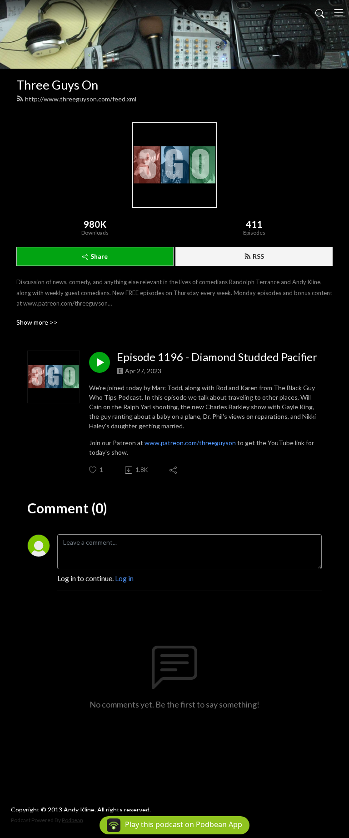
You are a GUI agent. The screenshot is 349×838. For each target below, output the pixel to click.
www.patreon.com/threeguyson (190, 443)
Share (99, 256)
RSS (258, 256)
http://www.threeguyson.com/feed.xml (80, 99)
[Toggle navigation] (338, 12)
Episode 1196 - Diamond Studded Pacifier (217, 357)
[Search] (320, 13)
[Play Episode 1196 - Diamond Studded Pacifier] (99, 362)
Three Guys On (57, 84)
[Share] (174, 470)
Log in (124, 578)
